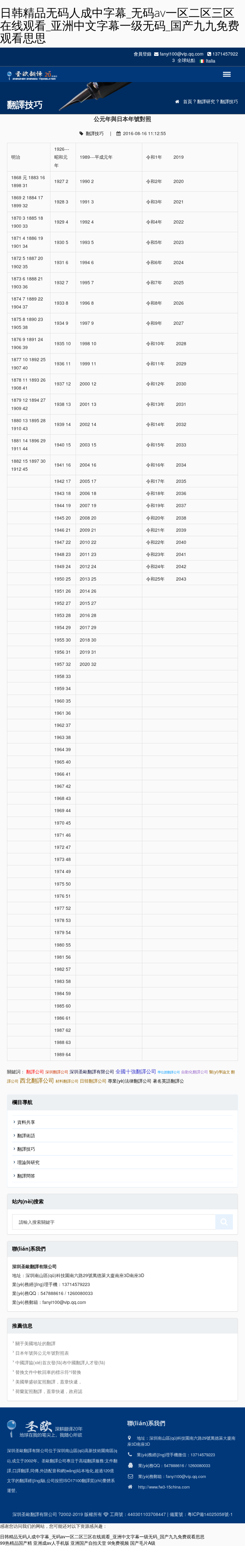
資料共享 (26, 1122)
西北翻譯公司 (37, 1080)
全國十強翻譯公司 (135, 1071)
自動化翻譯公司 (194, 1071)
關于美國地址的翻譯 (35, 1343)
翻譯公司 (35, 1071)
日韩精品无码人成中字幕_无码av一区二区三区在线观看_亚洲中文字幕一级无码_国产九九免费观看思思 (119, 25)
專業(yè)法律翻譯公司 (130, 1081)
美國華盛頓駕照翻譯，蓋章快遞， (48, 1381)
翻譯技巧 (229, 101)
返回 (224, 70)
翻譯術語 (26, 1135)
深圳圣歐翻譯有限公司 (92, 1071)
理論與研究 (28, 1162)
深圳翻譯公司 (56, 1071)
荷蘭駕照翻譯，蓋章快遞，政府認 (48, 1391)
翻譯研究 (206, 101)
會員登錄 (143, 53)
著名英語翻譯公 (168, 1081)
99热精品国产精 (16, 1543)
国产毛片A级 (142, 1543)
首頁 (187, 101)
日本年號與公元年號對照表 (42, 1353)
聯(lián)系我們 (146, 1423)
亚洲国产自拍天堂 (88, 1543)
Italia (210, 60)
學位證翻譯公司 (169, 1072)
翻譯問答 (26, 1175)
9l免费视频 (118, 1543)
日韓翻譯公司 (93, 1081)
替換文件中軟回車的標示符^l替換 (48, 1372)
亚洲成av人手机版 (51, 1543)
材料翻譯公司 (67, 1081)
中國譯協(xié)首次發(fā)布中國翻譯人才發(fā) (60, 1362)
